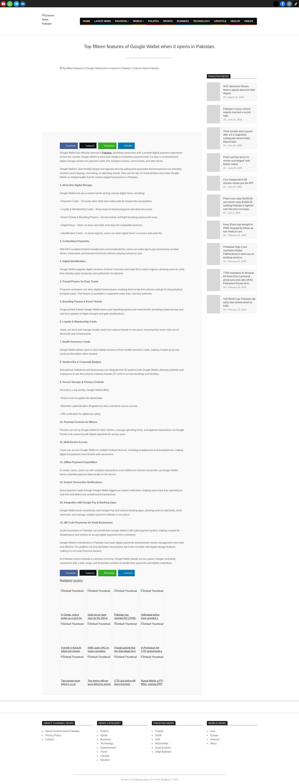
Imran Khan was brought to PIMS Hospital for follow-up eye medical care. (238, 228)
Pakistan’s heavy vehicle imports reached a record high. (237, 112)
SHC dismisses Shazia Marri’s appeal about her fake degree (239, 90)
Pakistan (107, 152)
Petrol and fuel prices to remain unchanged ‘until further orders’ (236, 160)
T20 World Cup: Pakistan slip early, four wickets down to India (239, 302)
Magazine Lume (142, 779)
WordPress (165, 779)
